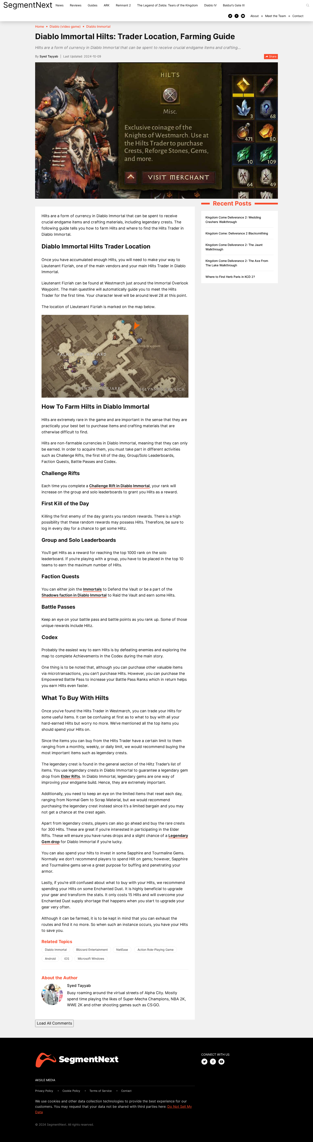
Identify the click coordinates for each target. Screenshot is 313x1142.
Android (50, 958)
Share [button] (272, 56)
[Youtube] (243, 16)
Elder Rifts (70, 776)
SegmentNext (27, 5)
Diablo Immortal (56, 949)
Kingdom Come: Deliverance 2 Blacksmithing (236, 233)
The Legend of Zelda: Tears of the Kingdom (167, 5)
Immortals (92, 589)
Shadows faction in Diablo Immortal (74, 595)
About (254, 16)
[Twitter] (230, 16)
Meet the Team (275, 16)
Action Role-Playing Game (156, 949)
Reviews (75, 5)
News (59, 5)
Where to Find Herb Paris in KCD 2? (230, 276)
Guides (92, 5)
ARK (106, 5)
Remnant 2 (123, 5)
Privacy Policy (44, 1090)
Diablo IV (210, 5)
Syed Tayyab (49, 56)
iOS (66, 958)
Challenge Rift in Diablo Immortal (119, 486)
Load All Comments (54, 1023)
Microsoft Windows (91, 958)
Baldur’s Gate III (234, 5)
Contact (297, 16)
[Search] (307, 5)
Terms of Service (100, 1090)
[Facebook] (236, 16)
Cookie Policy (71, 1090)
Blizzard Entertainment (92, 949)
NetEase (122, 949)
